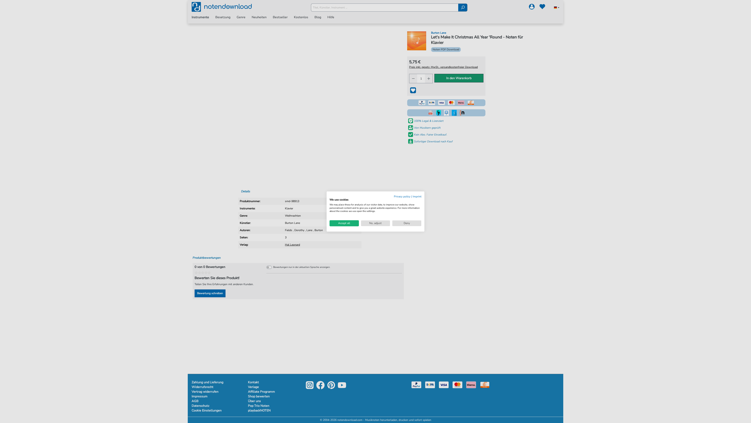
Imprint (417, 196)
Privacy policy (402, 196)
